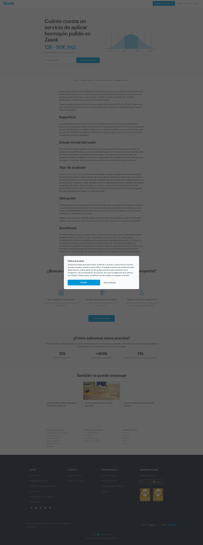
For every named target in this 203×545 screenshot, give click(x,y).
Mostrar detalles (110, 282)
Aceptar (83, 282)
